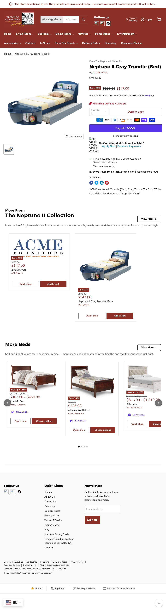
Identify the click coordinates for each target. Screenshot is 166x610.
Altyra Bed (132, 404)
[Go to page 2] (81, 446)
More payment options (125, 136)
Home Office (103, 34)
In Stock (45, 43)
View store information (103, 166)
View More (147, 218)
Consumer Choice (131, 43)
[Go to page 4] (87, 446)
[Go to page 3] (84, 446)
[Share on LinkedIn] (102, 183)
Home (7, 34)
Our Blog (49, 547)
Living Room (23, 34)
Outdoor (30, 43)
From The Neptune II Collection (105, 61)
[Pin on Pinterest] (107, 183)
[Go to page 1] (79, 447)
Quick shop (25, 284)
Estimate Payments (129, 146)
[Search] (83, 19)
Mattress (83, 34)
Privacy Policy (51, 515)
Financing (110, 43)
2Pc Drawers (18, 270)
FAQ (46, 529)
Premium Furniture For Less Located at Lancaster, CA (29, 568)
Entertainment (126, 34)
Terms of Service (53, 520)
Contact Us (50, 501)
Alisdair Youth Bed (79, 410)
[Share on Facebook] (91, 183)
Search (48, 492)
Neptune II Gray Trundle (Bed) (95, 301)
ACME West (100, 72)
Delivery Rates (91, 43)
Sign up (92, 520)
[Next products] (158, 402)
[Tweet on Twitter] (96, 183)
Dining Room (63, 34)
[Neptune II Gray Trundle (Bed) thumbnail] (9, 149)
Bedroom (43, 34)
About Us (49, 496)
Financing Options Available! (109, 103)
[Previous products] (7, 402)
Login (148, 19)
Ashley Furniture (17, 404)
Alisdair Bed (17, 401)
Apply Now (108, 146)
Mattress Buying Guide (56, 534)
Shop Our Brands (65, 43)
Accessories (11, 43)
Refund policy (51, 525)
